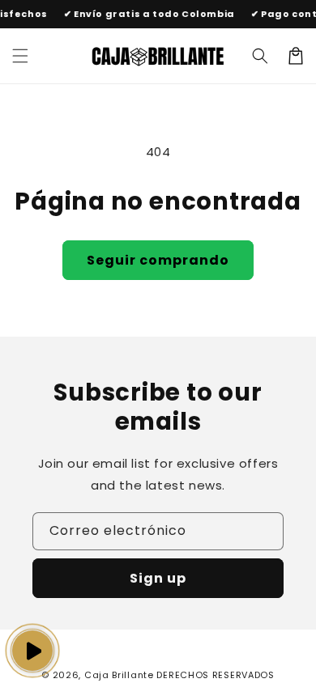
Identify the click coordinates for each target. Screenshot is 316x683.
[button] (260, 56)
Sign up (158, 578)
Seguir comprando (158, 260)
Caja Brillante (119, 674)
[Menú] (20, 56)
